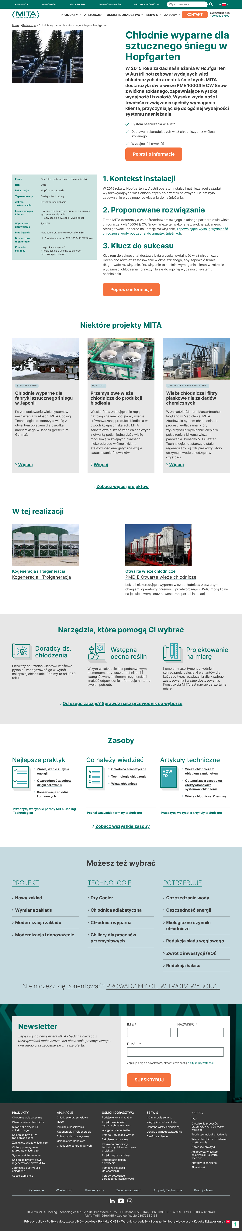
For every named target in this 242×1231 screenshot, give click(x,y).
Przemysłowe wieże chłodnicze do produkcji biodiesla (116, 398)
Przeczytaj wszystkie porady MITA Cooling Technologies (44, 811)
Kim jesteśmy (94, 1190)
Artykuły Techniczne (167, 1190)
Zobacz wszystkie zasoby (122, 826)
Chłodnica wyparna (111, 922)
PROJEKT (25, 883)
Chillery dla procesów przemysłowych (113, 938)
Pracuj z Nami (203, 1190)
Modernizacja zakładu (38, 922)
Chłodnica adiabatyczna (128, 769)
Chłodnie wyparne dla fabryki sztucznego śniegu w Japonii (44, 398)
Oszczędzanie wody (187, 897)
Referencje (29, 25)
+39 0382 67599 (219, 15)
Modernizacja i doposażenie (44, 935)
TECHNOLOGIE (109, 883)
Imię (131, 1024)
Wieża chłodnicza (124, 783)
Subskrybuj (149, 1080)
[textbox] (166, 264)
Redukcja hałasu (183, 965)
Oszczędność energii (188, 910)
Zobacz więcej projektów (122, 486)
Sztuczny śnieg (27, 385)
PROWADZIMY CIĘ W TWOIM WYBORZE (163, 986)
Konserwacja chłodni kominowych (52, 794)
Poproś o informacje (154, 154)
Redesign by (216, 1221)
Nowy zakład (28, 897)
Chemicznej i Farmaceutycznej (188, 385)
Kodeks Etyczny (205, 1221)
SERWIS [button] (152, 15)
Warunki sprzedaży (134, 1221)
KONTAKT (195, 14)
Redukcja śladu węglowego (195, 941)
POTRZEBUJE (182, 883)
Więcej (25, 464)
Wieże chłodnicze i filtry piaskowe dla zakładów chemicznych (192, 398)
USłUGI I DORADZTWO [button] (123, 15)
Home (15, 25)
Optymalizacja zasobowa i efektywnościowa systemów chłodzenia (204, 785)
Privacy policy (34, 1221)
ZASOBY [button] (170, 15)
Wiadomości (64, 1190)
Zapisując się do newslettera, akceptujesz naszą (170, 1062)
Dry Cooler (102, 897)
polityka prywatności (200, 1062)
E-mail (134, 1044)
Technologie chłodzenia (128, 776)
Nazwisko (187, 1024)
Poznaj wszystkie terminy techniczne (114, 813)
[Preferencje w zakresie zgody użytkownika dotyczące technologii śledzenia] (235, 1224)
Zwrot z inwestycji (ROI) (191, 953)
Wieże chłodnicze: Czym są (205, 796)
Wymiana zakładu (33, 910)
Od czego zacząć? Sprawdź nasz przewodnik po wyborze (122, 703)
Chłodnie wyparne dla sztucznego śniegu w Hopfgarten (73, 25)
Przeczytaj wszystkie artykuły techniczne (191, 813)
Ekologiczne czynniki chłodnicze (188, 925)
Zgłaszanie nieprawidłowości (171, 1221)
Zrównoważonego (128, 1190)
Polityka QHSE (108, 1221)
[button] (223, 4)
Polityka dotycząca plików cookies (71, 1221)
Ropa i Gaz (98, 385)
